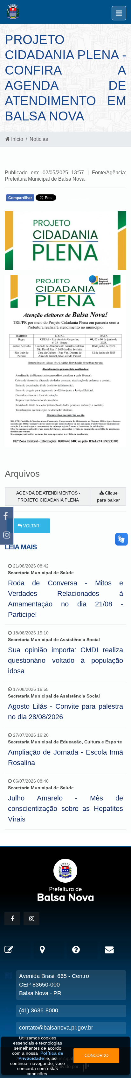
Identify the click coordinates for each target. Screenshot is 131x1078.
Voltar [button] (30, 526)
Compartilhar (20, 198)
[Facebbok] (12, 918)
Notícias (39, 139)
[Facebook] (6, 516)
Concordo (96, 1055)
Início (16, 139)
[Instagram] (6, 535)
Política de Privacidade (40, 1056)
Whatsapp (80, 199)
